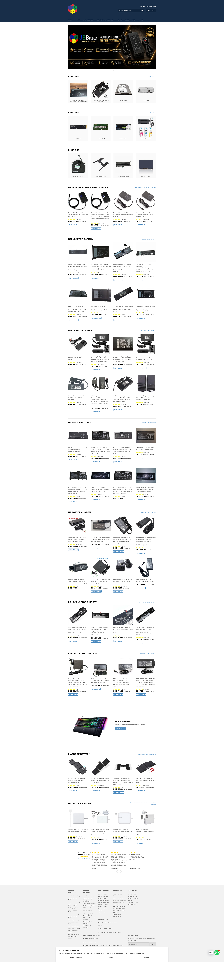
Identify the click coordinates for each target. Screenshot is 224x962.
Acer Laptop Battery (74, 896)
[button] (72, 219)
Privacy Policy (132, 894)
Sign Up (152, 944)
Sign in (142, 6)
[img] (84, 856)
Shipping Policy (132, 896)
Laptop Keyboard (103, 904)
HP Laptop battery (73, 914)
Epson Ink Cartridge (119, 906)
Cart (152, 10)
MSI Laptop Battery (73, 926)
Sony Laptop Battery (74, 934)
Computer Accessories (105, 20)
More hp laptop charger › (148, 512)
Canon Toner (117, 916)
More (141, 20)
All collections (102, 911)
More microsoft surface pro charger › (145, 187)
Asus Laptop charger (89, 903)
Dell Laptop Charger (89, 905)
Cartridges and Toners (126, 20)
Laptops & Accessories (85, 20)
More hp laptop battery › (149, 422)
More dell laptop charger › (148, 330)
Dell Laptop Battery (74, 908)
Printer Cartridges (103, 900)
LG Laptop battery (73, 920)
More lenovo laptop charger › (147, 653)
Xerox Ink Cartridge (119, 910)
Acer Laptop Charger (89, 896)
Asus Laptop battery (74, 902)
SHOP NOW (120, 728)
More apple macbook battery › (147, 754)
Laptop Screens (102, 906)
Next (152, 47)
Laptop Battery (102, 894)
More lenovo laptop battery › (147, 602)
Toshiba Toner (117, 914)
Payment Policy (132, 904)
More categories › (151, 76)
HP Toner (116, 912)
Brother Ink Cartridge (119, 900)
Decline (146, 957)
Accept (111, 957)
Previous (72, 47)
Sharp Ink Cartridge (119, 908)
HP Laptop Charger (88, 908)
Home (70, 20)
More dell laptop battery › (148, 239)
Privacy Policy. (140, 953)
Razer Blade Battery (74, 928)
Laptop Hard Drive (103, 902)
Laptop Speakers (103, 908)
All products (101, 913)
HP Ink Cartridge (118, 898)
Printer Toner (102, 898)
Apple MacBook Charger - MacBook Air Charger (88, 899)
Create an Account (151, 6)
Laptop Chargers (103, 896)
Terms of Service (133, 902)
